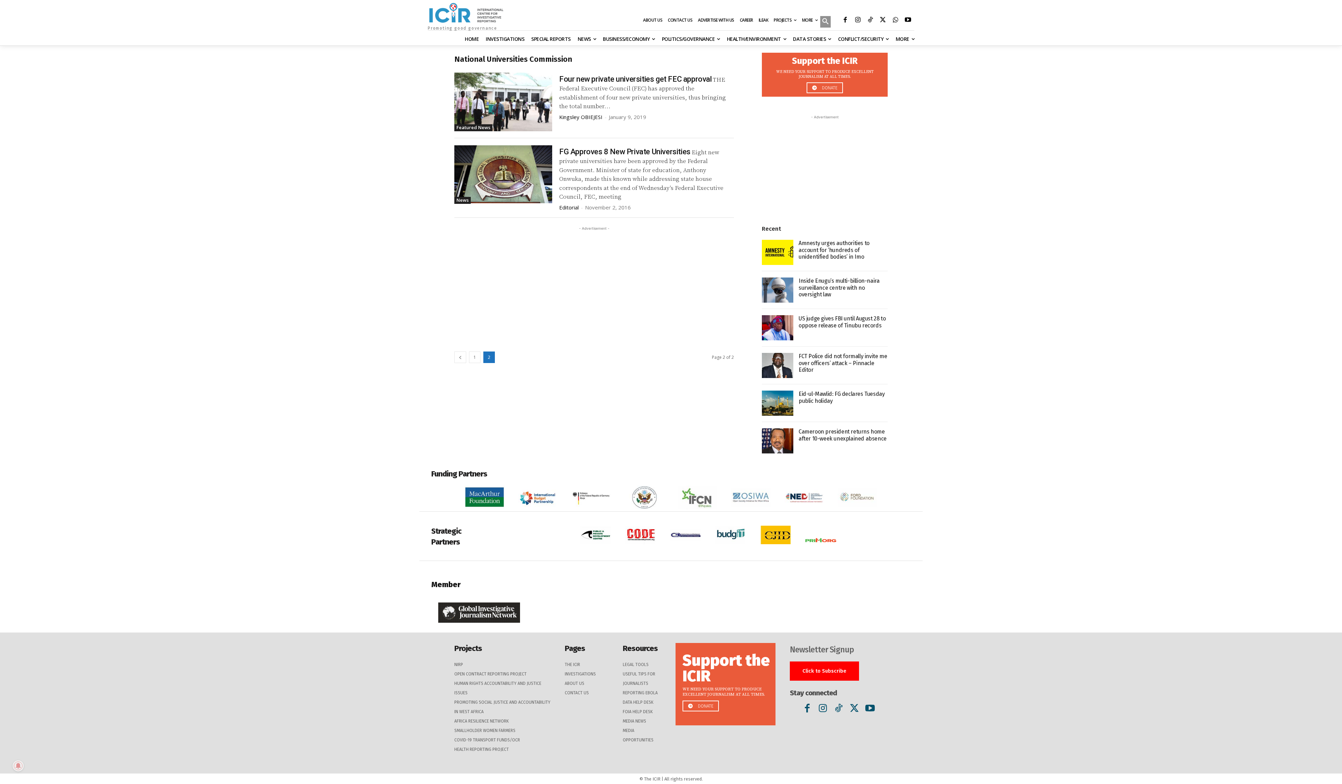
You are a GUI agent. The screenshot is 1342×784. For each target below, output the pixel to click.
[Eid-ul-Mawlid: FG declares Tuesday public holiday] (777, 403)
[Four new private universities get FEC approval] (503, 102)
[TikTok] (870, 20)
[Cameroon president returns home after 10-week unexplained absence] (777, 440)
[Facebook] (845, 20)
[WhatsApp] (895, 20)
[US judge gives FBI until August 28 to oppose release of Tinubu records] (777, 327)
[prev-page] (460, 357)
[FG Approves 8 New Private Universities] (503, 174)
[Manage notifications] (18, 765)
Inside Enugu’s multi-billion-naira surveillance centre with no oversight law (839, 287)
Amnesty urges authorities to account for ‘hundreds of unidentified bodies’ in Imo (834, 250)
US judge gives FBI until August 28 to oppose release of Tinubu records (842, 321)
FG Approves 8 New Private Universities (625, 151)
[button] (825, 22)
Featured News (473, 127)
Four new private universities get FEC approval (635, 79)
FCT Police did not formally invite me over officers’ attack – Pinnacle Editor (843, 363)
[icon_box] (824, 73)
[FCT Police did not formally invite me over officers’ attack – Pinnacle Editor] (777, 365)
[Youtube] (908, 20)
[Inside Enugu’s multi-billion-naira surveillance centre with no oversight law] (777, 290)
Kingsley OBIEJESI (581, 116)
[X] (882, 20)
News (462, 200)
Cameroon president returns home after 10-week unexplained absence (843, 435)
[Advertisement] (594, 281)
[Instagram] (857, 20)
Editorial (569, 207)
